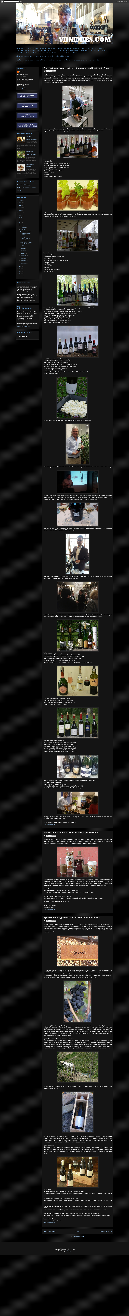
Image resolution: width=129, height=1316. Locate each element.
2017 (20, 222)
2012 (20, 273)
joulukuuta (23, 227)
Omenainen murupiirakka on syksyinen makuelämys (31, 138)
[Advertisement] (36, 1311)
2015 (20, 266)
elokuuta (23, 248)
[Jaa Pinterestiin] (55, 71)
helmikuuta (23, 260)
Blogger (69, 1251)
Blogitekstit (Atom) (79, 1236)
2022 (20, 210)
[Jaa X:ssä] (51, 71)
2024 (20, 205)
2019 (20, 217)
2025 (20, 202)
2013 (20, 271)
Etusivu (77, 1231)
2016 (20, 225)
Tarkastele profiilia (21, 88)
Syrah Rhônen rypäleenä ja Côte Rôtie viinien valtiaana (72, 917)
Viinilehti (19, 190)
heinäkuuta (23, 250)
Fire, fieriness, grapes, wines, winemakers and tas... (25, 233)
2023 (20, 207)
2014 (20, 268)
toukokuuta (23, 255)
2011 (20, 276)
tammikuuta (23, 263)
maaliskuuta (24, 258)
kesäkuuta (23, 253)
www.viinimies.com (49, 824)
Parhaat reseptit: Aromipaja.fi (24, 184)
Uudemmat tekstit (50, 1231)
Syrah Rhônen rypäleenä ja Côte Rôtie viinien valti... (26, 243)
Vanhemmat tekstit (105, 1231)
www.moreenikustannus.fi (23, 326)
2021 (20, 212)
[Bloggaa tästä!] (49, 71)
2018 (20, 220)
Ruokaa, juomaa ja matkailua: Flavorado (26, 187)
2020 (20, 215)
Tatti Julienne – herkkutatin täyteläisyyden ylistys (31, 152)
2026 (20, 200)
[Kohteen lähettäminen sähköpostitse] (47, 71)
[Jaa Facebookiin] (53, 71)
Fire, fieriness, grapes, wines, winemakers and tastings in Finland (77, 68)
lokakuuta (23, 229)
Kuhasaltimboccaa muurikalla (30, 165)
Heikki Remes (23, 72)
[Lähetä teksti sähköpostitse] (45, 71)
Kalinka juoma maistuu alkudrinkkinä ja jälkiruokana (71, 832)
